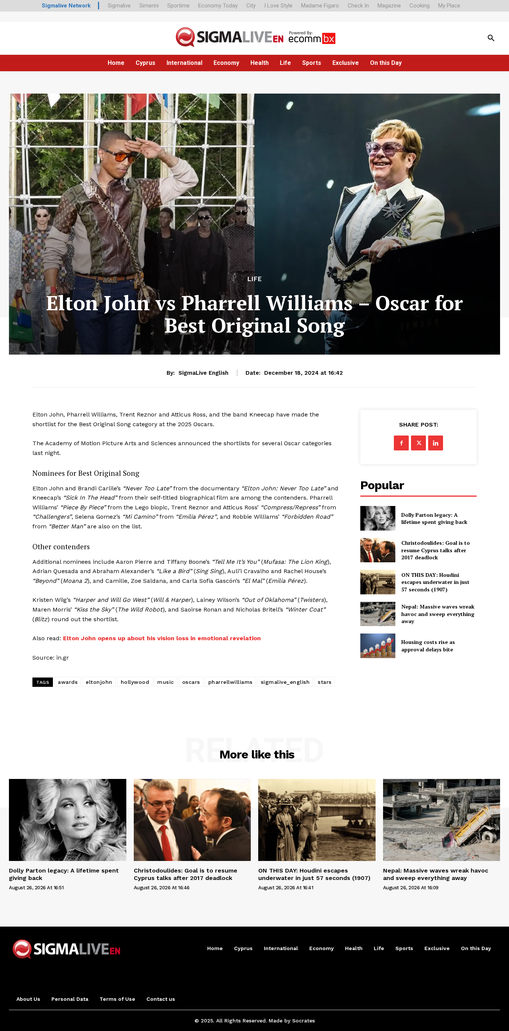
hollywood (135, 682)
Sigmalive (119, 5)
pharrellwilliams (230, 682)
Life (254, 279)
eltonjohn (99, 682)
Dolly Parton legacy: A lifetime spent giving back (434, 518)
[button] (491, 38)
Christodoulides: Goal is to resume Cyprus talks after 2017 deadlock (435, 550)
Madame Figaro (320, 5)
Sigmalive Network (66, 5)
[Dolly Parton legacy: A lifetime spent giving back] (377, 518)
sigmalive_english (285, 682)
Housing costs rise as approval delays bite (428, 645)
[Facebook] (401, 443)
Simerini (149, 5)
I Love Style (278, 5)
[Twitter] (418, 443)
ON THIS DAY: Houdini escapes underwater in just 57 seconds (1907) (435, 582)
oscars (191, 682)
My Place (449, 5)
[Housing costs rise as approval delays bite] (377, 646)
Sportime (178, 5)
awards (68, 682)
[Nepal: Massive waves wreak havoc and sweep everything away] (377, 614)
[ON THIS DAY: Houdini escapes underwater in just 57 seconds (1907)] (377, 582)
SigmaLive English (203, 373)
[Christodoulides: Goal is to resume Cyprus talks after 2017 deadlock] (377, 550)
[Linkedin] (435, 443)
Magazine (389, 5)
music (165, 682)
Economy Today (218, 5)
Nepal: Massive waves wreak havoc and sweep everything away (437, 614)
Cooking (420, 5)
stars (325, 682)
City (251, 5)
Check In (358, 5)
